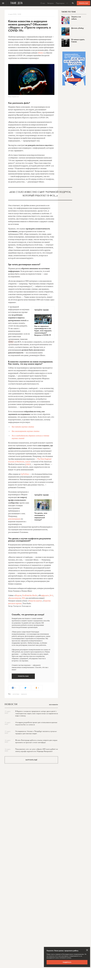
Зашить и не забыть (76, 17)
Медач (40, 53)
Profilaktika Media (29, 595)
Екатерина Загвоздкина (22, 606)
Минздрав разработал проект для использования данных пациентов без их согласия (36, 723)
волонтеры (16, 694)
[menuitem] (3, 3)
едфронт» (45, 595)
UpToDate (25, 474)
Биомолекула (14, 598)
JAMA (28, 464)
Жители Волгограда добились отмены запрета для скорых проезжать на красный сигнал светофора (36, 741)
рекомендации (14, 519)
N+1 (51, 595)
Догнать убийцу (77, 28)
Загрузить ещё (31, 760)
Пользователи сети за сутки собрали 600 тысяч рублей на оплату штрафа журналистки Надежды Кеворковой (36, 750)
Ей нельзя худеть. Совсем (78, 40)
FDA (23, 598)
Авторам (50, 3)
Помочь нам (83, 3)
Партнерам (60, 3)
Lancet (28, 461)
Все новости (53, 704)
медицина (24, 694)
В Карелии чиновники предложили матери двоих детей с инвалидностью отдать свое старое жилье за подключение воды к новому (36, 713)
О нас (43, 3)
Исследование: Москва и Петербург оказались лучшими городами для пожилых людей (36, 732)
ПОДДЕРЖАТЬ (67, 962)
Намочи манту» (35, 601)
